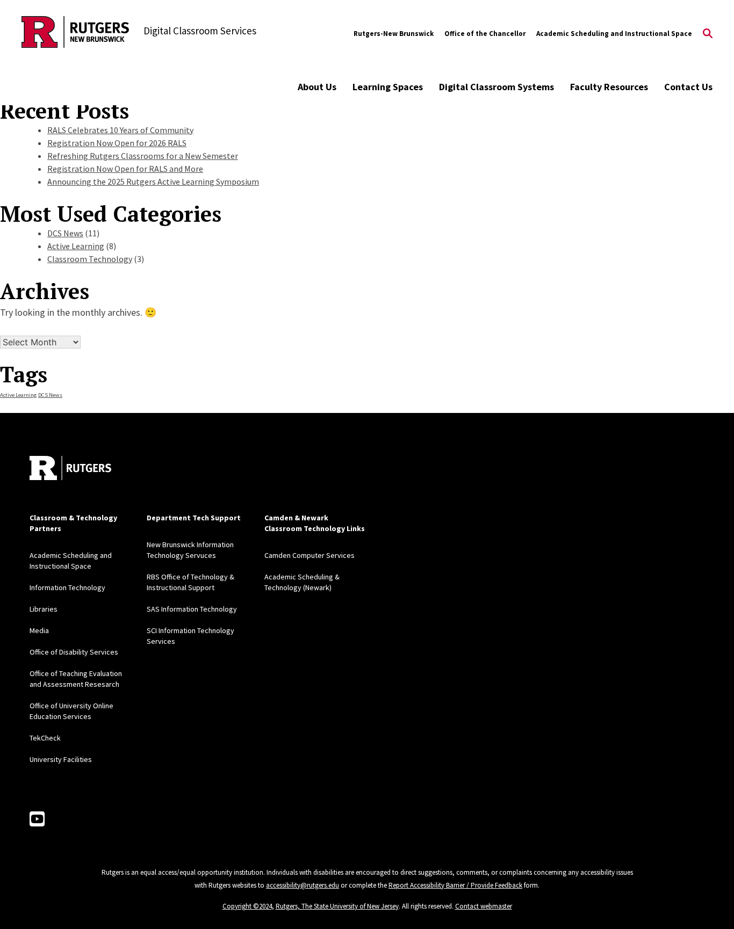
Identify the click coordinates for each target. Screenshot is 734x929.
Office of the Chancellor (485, 33)
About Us (317, 87)
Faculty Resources (609, 87)
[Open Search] (708, 33)
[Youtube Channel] (37, 819)
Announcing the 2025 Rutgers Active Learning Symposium (153, 181)
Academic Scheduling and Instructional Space (614, 33)
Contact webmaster (483, 906)
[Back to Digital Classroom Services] (75, 33)
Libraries (43, 609)
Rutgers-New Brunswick (394, 33)
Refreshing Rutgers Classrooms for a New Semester (142, 155)
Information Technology (67, 587)
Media (39, 630)
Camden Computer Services (309, 555)
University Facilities (61, 759)
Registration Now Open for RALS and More (125, 168)
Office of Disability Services (74, 652)
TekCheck (45, 738)
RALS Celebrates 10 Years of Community (120, 130)
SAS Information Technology (192, 609)
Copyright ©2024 (247, 906)
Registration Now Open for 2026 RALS (116, 142)
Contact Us (688, 87)
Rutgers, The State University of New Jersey (337, 906)
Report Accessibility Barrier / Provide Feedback (455, 885)
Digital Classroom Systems (496, 87)
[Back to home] (70, 468)
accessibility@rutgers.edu (302, 885)
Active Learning (75, 246)
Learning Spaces (387, 87)
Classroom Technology (89, 258)
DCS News (65, 233)
